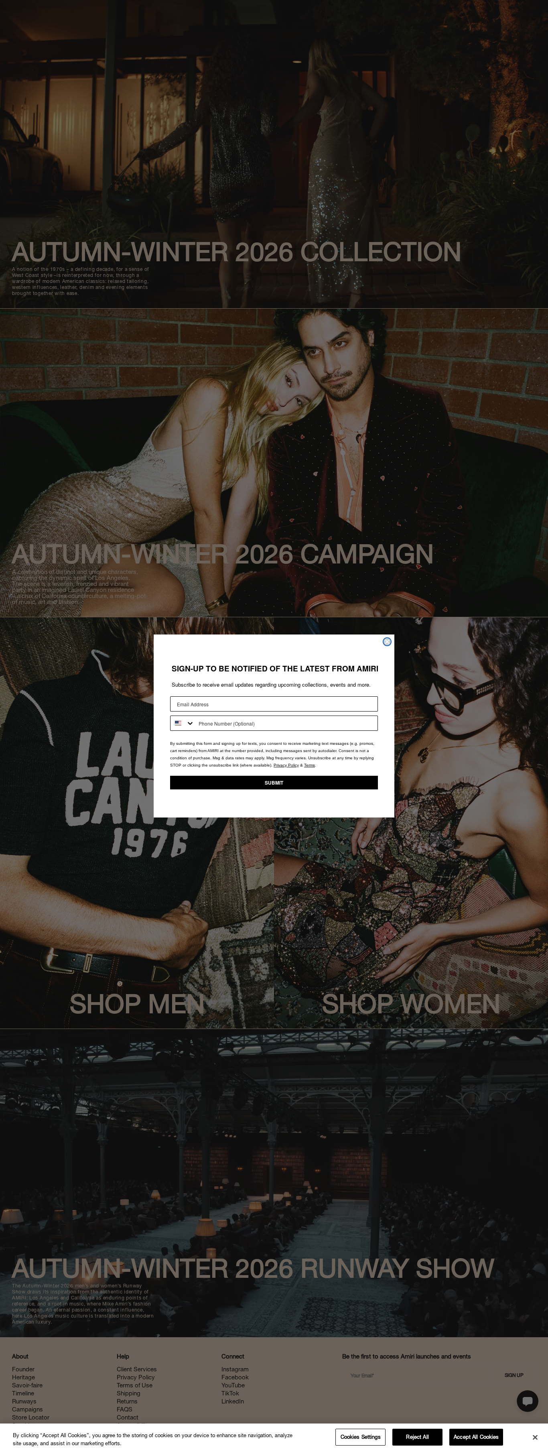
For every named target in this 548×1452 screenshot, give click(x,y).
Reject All (417, 1437)
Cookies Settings (361, 1437)
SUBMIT (274, 782)
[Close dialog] (387, 642)
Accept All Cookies (476, 1437)
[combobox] (182, 723)
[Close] (535, 1437)
